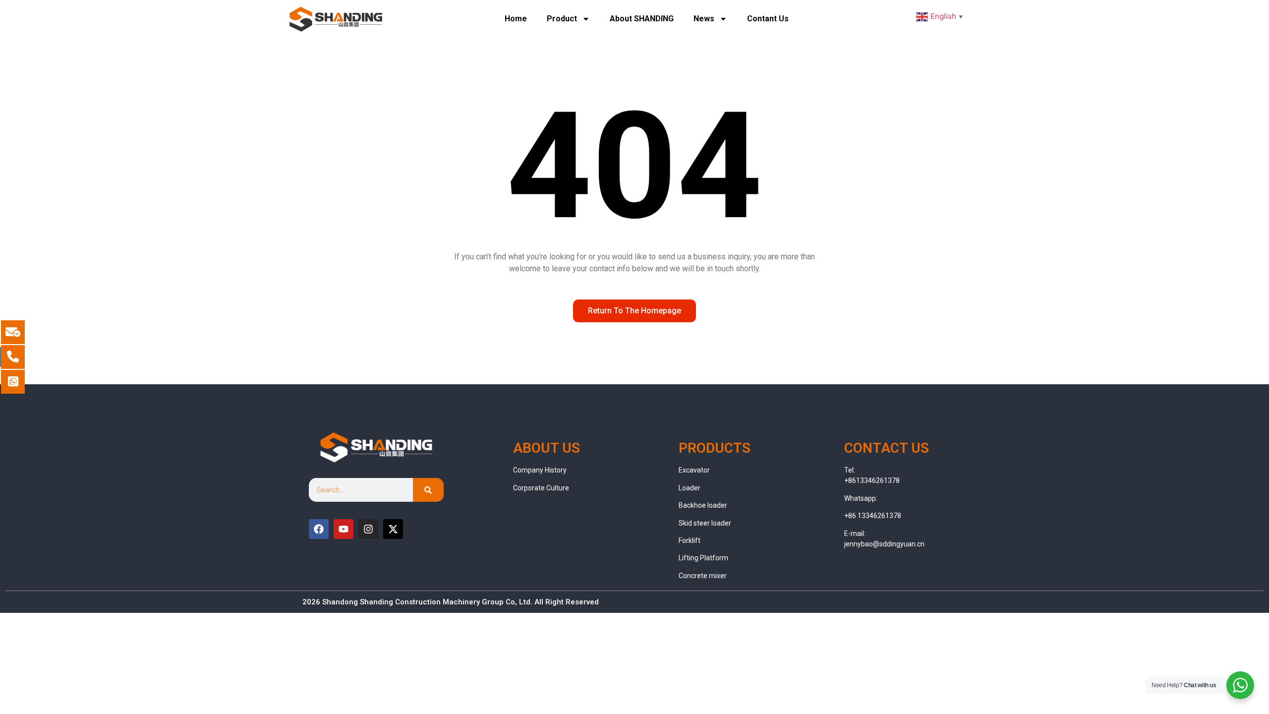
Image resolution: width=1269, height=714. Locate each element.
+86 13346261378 (872, 516)
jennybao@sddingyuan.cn (884, 544)
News (703, 18)
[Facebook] (319, 529)
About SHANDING (642, 18)
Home (516, 18)
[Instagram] (368, 529)
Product (562, 18)
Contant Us (768, 18)
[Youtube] (343, 529)
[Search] (428, 490)
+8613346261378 (872, 480)
